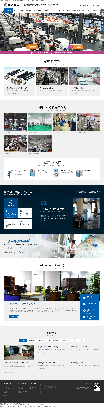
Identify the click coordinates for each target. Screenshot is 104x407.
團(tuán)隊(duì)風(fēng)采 (90, 318)
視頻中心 (95, 10)
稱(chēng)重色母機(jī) (18, 12)
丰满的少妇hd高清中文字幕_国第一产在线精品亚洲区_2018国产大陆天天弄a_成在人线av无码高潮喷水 (22, 0)
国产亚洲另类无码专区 (44, 406)
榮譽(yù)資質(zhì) (92, 304)
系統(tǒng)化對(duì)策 (7, 388)
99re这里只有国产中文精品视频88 (32, 406)
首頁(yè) (9, 10)
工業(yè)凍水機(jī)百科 (67, 340)
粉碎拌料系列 (6, 393)
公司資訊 (23, 340)
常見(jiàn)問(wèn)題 (32, 387)
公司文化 (90, 297)
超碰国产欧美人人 (53, 406)
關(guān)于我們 (76, 10)
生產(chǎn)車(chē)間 (90, 311)
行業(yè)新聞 (32, 340)
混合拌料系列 (6, 386)
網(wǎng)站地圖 (88, 388)
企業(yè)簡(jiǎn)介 (21, 386)
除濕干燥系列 (6, 387)
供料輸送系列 (6, 392)
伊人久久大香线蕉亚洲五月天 (18, 406)
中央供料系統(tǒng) (37, 10)
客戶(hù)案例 (57, 10)
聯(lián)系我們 (85, 10)
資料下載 (30, 388)
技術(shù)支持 (66, 10)
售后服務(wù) (31, 386)
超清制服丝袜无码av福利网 (6, 406)
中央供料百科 (79, 340)
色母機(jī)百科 (42, 340)
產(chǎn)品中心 (47, 10)
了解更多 (14, 316)
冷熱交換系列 (6, 391)
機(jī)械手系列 (6, 395)
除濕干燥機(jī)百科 (53, 340)
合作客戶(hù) (20, 392)
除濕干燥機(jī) (28, 10)
